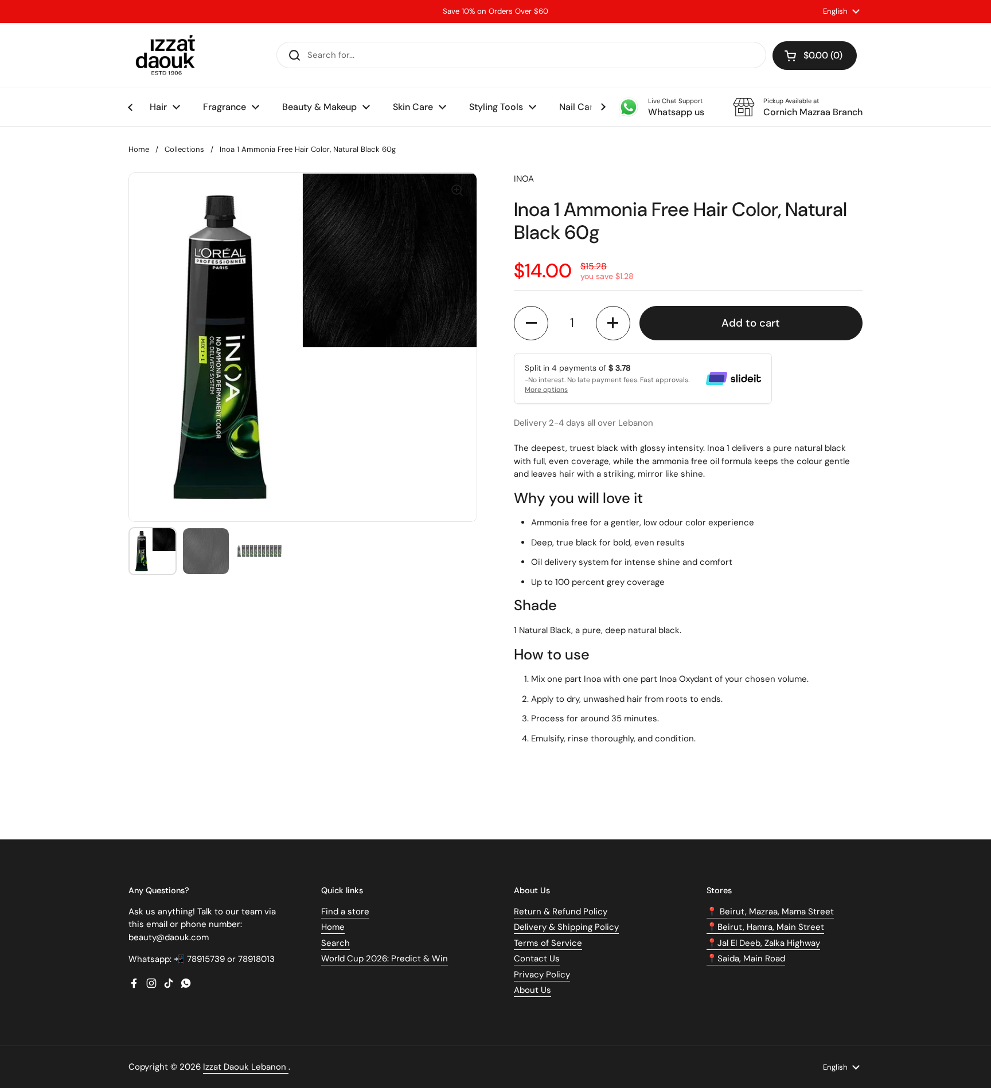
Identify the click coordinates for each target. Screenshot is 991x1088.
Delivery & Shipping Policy (566, 927)
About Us (532, 990)
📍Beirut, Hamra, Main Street (765, 927)
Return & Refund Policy (560, 911)
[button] (814, 55)
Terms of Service (548, 943)
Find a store (345, 911)
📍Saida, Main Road (746, 958)
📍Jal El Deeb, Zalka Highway (763, 943)
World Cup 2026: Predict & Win (384, 958)
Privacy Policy (542, 974)
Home (138, 149)
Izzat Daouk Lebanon (245, 1067)
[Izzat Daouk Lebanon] (167, 55)
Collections (184, 149)
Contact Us (537, 958)
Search (335, 943)
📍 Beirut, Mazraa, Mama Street (770, 911)
